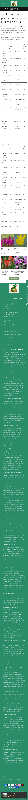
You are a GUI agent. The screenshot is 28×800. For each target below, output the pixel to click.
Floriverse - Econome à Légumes (11, 789)
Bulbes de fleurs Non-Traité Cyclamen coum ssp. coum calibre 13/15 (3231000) (19, 271)
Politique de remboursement (18, 791)
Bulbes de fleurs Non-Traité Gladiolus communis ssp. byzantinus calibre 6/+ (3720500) (6, 250)
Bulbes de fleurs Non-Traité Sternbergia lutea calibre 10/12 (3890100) (20, 249)
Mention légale (6, 328)
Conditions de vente (7, 341)
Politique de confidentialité (9, 331)
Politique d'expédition (8, 337)
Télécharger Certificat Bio (9, 324)
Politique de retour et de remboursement (12, 334)
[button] (2, 3)
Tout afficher (14, 278)
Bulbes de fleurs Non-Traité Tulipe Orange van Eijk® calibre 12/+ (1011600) (7, 271)
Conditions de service (8, 344)
